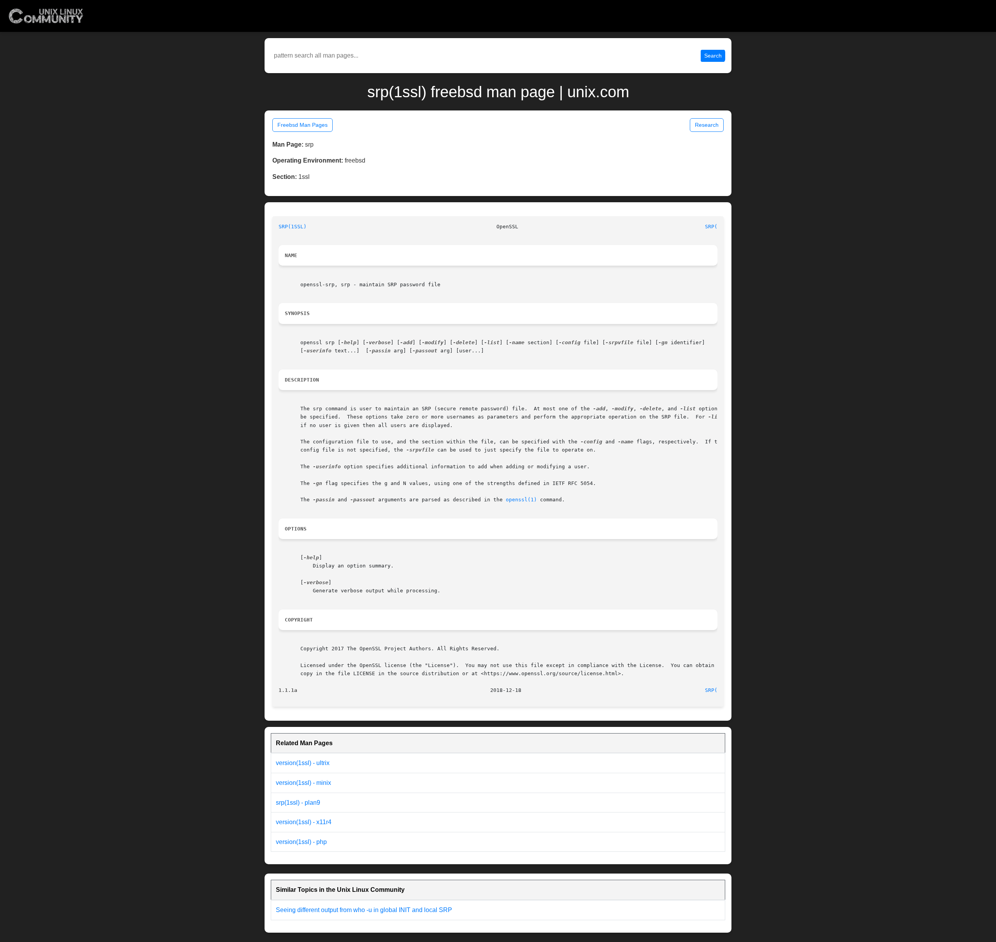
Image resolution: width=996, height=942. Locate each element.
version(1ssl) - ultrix (303, 763)
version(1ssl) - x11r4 (303, 822)
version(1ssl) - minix (303, 782)
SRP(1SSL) (293, 226)
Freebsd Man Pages (302, 125)
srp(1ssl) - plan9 (298, 802)
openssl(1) (521, 500)
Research (707, 125)
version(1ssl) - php (301, 842)
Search (713, 56)
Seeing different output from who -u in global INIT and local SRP (364, 910)
